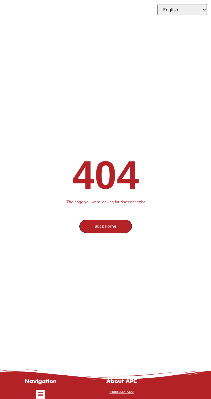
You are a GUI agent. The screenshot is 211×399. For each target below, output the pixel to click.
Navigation (40, 381)
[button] (40, 394)
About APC (121, 381)
